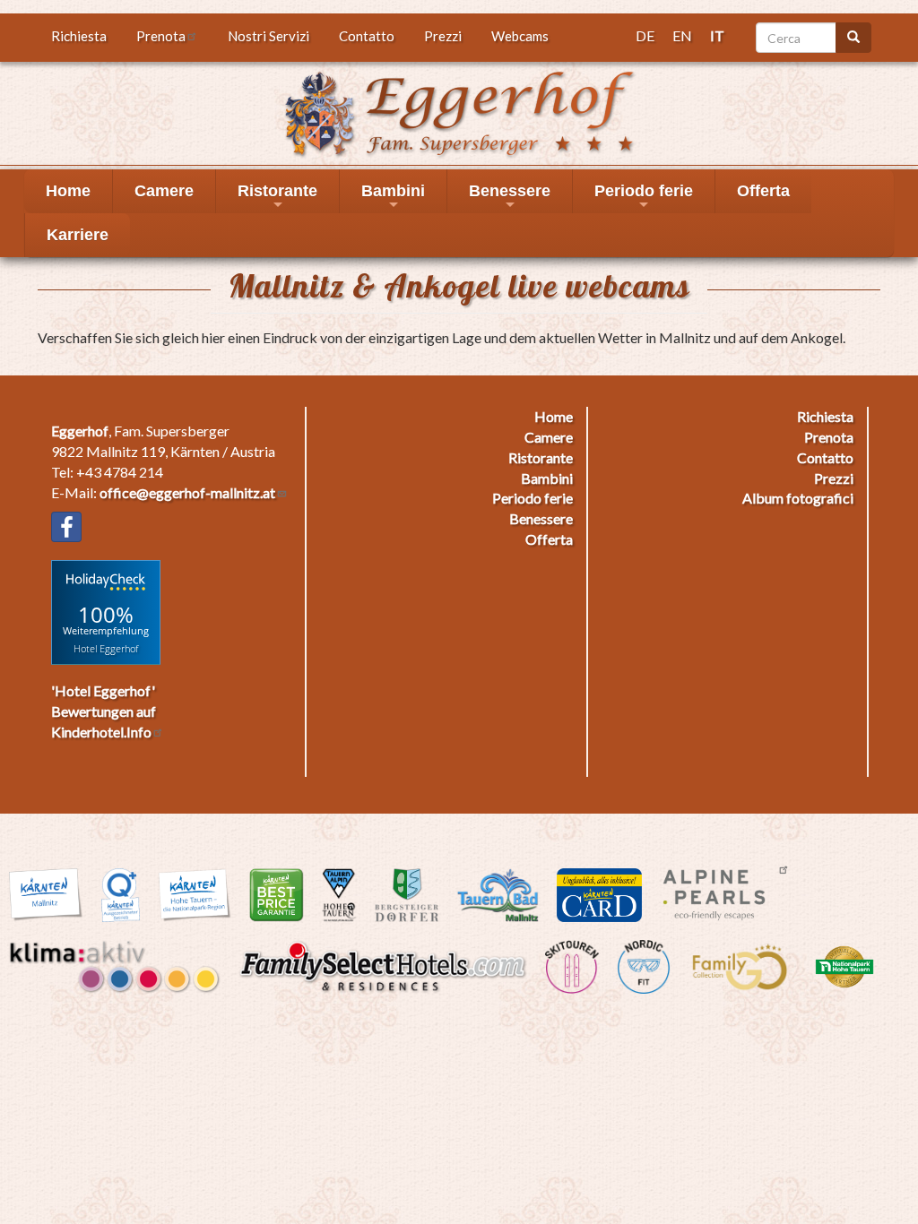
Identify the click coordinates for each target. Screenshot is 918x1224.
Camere (164, 191)
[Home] (459, 111)
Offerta (763, 191)
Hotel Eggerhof (106, 648)
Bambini (393, 197)
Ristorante (277, 197)
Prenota (161, 36)
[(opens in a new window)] (66, 527)
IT (717, 35)
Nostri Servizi (268, 36)
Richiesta (79, 36)
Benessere (509, 197)
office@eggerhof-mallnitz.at (187, 492)
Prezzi (443, 36)
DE (645, 35)
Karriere (77, 235)
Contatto (366, 36)
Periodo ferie (643, 197)
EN (682, 35)
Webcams (520, 36)
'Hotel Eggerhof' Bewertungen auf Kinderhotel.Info (103, 711)
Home (68, 191)
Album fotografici (797, 497)
